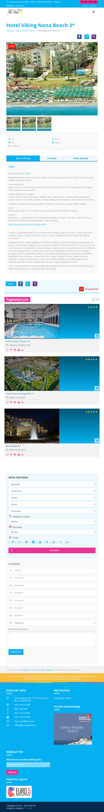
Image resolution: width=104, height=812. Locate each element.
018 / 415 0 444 (22, 704)
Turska (24, 30)
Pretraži (54, 550)
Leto (17, 30)
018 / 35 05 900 (22, 717)
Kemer (32, 30)
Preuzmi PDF (91, 289)
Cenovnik (52, 158)
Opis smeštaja (23, 158)
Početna (10, 30)
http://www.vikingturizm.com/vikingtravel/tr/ (27, 224)
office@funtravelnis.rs (25, 725)
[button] (94, 79)
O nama (85, 6)
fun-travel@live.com (24, 721)
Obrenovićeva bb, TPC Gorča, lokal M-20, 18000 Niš (31, 699)
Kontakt (93, 6)
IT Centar (28, 808)
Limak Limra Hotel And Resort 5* (22, 341)
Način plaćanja (80, 158)
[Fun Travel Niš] (14, 11)
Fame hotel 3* (13, 446)
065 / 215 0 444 (22, 712)
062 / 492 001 (21, 708)
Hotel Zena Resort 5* (17, 393)
